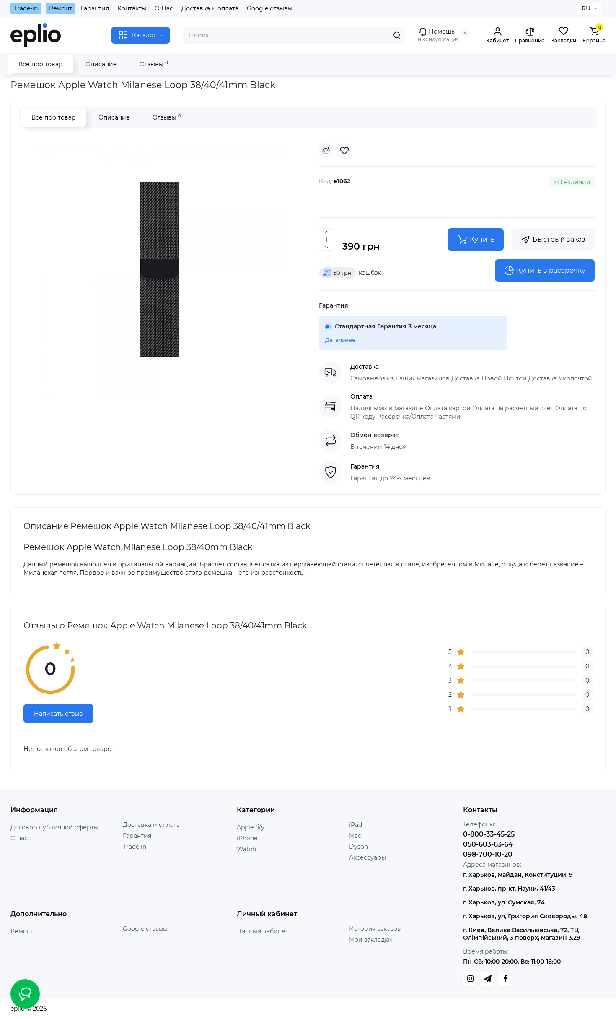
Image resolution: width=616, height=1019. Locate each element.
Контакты (131, 8)
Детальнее (340, 339)
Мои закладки (370, 939)
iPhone (247, 838)
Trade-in (26, 8)
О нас (19, 838)
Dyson (358, 846)
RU (586, 8)
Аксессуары (367, 857)
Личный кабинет (262, 931)
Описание (101, 64)
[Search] (397, 35)
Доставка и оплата (209, 8)
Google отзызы (145, 929)
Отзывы (154, 64)
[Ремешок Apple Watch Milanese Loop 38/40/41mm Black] (159, 269)
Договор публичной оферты (54, 827)
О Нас (164, 8)
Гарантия (94, 8)
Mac (355, 835)
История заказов (375, 929)
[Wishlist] (344, 150)
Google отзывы (269, 8)
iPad (355, 825)
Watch (246, 849)
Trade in (134, 846)
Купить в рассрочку (551, 270)
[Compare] (326, 150)
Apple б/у (250, 827)
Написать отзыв (58, 713)
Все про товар (40, 64)
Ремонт (60, 8)
